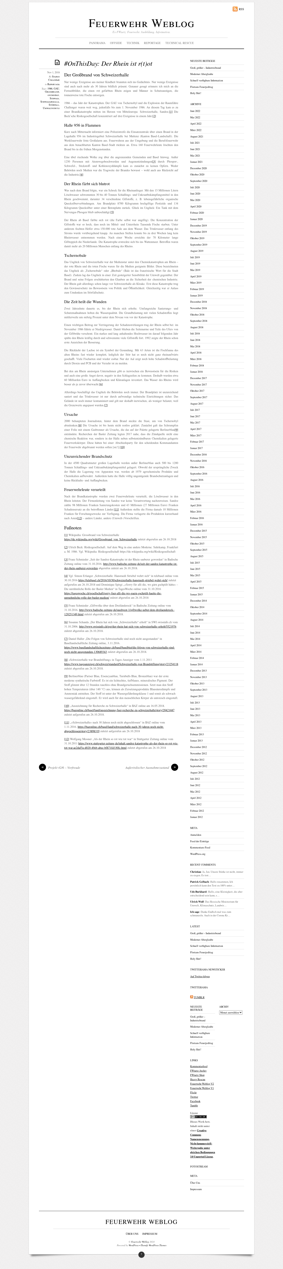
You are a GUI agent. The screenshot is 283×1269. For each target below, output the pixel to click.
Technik (133, 43)
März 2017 (195, 435)
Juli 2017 (195, 410)
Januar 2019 (196, 295)
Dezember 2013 (198, 670)
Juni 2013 (195, 709)
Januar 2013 (196, 740)
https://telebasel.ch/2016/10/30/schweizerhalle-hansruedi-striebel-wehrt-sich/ (123, 580)
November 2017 (198, 384)
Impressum (196, 1189)
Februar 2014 (197, 658)
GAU (56, 88)
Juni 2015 (195, 569)
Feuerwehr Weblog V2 (202, 1083)
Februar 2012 (197, 811)
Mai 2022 (195, 117)
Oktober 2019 (197, 238)
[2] (154, 116)
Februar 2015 (197, 588)
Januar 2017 (196, 448)
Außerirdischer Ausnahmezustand (150, 767)
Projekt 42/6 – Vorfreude (60, 767)
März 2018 (195, 359)
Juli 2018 (195, 333)
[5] (112, 212)
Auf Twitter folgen (200, 976)
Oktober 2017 (197, 391)
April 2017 (195, 429)
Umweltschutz (51, 108)
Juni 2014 (195, 632)
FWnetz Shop (197, 1075)
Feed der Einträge (199, 841)
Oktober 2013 (197, 683)
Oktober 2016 (197, 467)
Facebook (195, 1101)
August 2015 (196, 556)
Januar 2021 (196, 162)
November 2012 (198, 753)
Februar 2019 (197, 289)
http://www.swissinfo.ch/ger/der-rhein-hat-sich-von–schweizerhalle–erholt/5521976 (127, 626)
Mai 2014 (195, 639)
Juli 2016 (195, 486)
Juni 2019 (195, 263)
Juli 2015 (195, 562)
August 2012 (196, 772)
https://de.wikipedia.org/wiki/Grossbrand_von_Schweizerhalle (100, 539)
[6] (101, 384)
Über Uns (195, 1183)
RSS (241, 9)
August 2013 (196, 696)
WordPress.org (197, 854)
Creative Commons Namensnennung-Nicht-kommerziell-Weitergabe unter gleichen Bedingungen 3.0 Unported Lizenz (202, 1143)
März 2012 (195, 804)
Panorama (97, 43)
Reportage (152, 43)
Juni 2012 (195, 785)
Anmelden (195, 835)
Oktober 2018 (197, 314)
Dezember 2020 (198, 168)
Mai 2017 (195, 422)
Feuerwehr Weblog (141, 22)
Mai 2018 (195, 346)
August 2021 (196, 136)
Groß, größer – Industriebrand (205, 68)
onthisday (53, 95)
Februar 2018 (197, 365)
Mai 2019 (195, 270)
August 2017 (196, 403)
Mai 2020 (195, 200)
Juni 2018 (195, 340)
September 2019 (198, 244)
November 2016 (198, 461)
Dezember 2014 (198, 600)
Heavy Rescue (197, 1079)
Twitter (194, 1097)
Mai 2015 (195, 575)
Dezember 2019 (198, 225)
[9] (176, 430)
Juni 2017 (195, 416)
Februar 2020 (197, 212)
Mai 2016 (195, 499)
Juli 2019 (195, 257)
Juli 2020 (195, 187)
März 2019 (195, 282)
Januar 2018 (196, 371)
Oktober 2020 (197, 174)
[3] (154, 161)
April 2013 (195, 721)
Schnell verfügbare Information (206, 80)
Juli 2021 (195, 142)
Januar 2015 (196, 594)
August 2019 (196, 251)
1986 (49, 88)
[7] (106, 405)
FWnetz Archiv (198, 1070)
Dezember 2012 (198, 747)
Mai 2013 (195, 715)
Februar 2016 (197, 518)
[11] (116, 509)
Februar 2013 (197, 734)
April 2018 (195, 352)
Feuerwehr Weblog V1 (202, 1088)
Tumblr (194, 1105)
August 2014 (196, 620)
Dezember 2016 (198, 454)
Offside (116, 43)
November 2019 (198, 232)
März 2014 (195, 651)
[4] (81, 174)
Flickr (193, 1092)
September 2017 (198, 397)
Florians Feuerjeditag (201, 87)
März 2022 (195, 130)
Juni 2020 (195, 193)
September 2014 (198, 613)
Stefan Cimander (54, 78)
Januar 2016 (196, 524)
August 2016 (196, 480)
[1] (171, 112)
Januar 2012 (196, 817)
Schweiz (54, 98)
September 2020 (198, 181)
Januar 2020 (196, 219)
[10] (122, 447)
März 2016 (195, 511)
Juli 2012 (195, 779)
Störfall (54, 104)
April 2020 (195, 206)
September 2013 (198, 689)
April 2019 (195, 276)
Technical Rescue (179, 43)
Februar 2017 (197, 441)
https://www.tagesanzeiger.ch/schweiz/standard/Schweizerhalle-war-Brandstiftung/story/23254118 (121, 664)
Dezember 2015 (198, 530)
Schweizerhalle (49, 101)
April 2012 (195, 798)
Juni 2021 (195, 149)
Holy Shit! (195, 93)
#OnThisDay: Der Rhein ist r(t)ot (108, 63)
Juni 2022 (195, 111)
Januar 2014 (196, 664)
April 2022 (195, 123)
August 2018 (196, 327)
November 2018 (198, 308)
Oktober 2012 (197, 759)
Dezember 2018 (198, 301)
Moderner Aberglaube (201, 74)
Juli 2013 (195, 702)
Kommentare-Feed (200, 847)
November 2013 (198, 677)
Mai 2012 (195, 791)
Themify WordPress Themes (153, 1245)
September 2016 (198, 473)
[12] (79, 518)
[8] (80, 425)
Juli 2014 (195, 626)
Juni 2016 (195, 492)
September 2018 (198, 321)
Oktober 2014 (197, 607)
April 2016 (195, 505)
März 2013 (195, 728)
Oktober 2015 (197, 543)
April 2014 (195, 645)
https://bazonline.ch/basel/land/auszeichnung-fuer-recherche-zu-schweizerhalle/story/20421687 (119, 710)
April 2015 (195, 581)
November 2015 (198, 537)
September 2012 (198, 766)
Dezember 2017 (198, 378)
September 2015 (198, 550)
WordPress (134, 1245)
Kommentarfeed (198, 1066)
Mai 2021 (195, 155)
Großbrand (52, 91)
